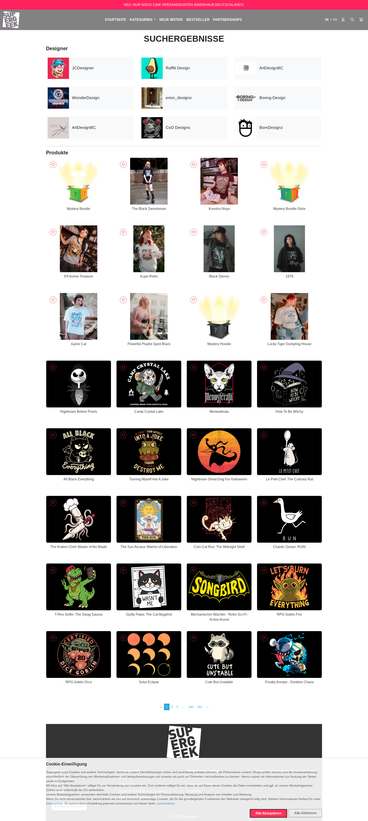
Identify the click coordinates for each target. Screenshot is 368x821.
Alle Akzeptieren (268, 813)
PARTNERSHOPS (227, 19)
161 (199, 707)
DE (327, 19)
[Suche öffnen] (352, 20)
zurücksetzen (166, 803)
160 (191, 707)
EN (335, 19)
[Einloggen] (343, 20)
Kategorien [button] (141, 19)
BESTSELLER (198, 19)
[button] (360, 20)
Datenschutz (54, 803)
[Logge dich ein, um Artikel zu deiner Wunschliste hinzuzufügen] (53, 164)
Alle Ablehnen (305, 813)
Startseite (115, 19)
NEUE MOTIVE (171, 19)
